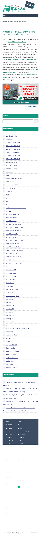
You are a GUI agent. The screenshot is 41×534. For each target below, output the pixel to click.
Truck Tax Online (11, 354)
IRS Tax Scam (10, 283)
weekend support (11, 368)
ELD (7, 204)
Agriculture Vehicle (11, 165)
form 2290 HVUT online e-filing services (22, 59)
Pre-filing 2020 (10, 302)
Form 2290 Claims (11, 218)
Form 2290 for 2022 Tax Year (14, 240)
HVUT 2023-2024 (11, 276)
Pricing (22, 449)
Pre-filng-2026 (10, 319)
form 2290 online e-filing (17, 42)
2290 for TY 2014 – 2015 (13, 142)
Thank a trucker (10, 348)
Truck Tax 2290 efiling (12, 351)
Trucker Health (10, 361)
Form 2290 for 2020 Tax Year (14, 227)
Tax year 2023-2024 (11, 345)
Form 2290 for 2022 (12, 237)
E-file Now (9, 191)
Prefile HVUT (9, 322)
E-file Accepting (10, 188)
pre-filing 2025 (10, 315)
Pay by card (9, 293)
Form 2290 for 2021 (12, 234)
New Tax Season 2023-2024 (14, 289)
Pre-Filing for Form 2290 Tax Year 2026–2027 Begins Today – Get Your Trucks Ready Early (20, 390)
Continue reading (31, 106)
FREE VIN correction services (14, 263)
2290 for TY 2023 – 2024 (13, 152)
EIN (7, 201)
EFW (7, 198)
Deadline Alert (10, 182)
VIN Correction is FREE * (23, 469)
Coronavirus (9, 172)
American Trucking (11, 169)
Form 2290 (9, 211)
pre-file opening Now (12, 296)
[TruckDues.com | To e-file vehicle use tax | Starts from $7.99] (19, 7)
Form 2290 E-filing (11, 221)
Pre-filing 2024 (10, 312)
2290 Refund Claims (10, 501)
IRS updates (9, 286)
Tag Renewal (9, 341)
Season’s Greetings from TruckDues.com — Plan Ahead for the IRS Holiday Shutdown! (19, 409)
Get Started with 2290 (23, 443)
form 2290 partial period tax (14, 250)
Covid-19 (8, 175)
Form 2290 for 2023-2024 (13, 247)
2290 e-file (9, 139)
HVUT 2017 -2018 (11, 270)
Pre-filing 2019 (10, 299)
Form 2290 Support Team (13, 253)
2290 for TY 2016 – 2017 (13, 146)
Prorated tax (9, 332)
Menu (4, 15)
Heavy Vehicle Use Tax (10, 487)
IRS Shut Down (10, 279)
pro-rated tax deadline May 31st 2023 (17, 328)
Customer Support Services (14, 178)
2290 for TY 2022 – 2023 (13, 149)
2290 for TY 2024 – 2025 (13, 156)
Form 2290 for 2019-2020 (13, 224)
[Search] (36, 121)
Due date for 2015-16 (12, 185)
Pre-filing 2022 (10, 306)
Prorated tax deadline (12, 335)
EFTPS (7, 195)
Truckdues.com (32, 533)
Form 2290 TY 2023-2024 (13, 257)
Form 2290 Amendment (13, 214)
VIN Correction (10, 364)
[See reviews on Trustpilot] (24, 488)
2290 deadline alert (11, 136)
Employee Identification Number (16, 208)
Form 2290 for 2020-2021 (13, 231)
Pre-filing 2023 (10, 309)
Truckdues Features (12, 358)
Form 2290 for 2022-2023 (13, 244)
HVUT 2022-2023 (11, 273)
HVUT (7, 266)
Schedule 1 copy (11, 338)
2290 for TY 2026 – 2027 (13, 159)
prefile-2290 (9, 325)
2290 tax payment (11, 162)
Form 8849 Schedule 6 (12, 260)
